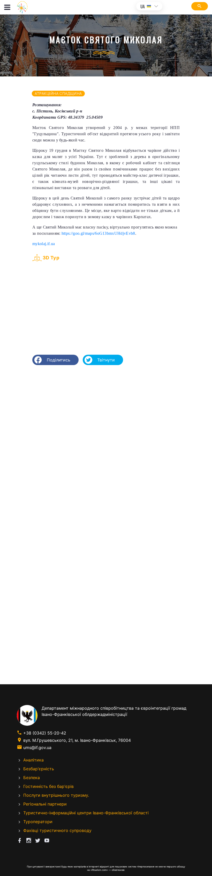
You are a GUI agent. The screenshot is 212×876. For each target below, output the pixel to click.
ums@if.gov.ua (37, 747)
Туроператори (37, 821)
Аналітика (33, 760)
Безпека (31, 777)
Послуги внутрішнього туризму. (56, 795)
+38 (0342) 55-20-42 (44, 733)
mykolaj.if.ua (43, 243)
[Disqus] (106, 436)
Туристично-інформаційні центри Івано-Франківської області (86, 812)
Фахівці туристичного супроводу (57, 830)
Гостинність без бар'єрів (48, 786)
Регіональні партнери (45, 804)
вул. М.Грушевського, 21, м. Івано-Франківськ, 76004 (77, 740)
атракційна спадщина (58, 93)
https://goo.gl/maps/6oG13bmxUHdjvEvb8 (98, 233)
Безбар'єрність (38, 768)
